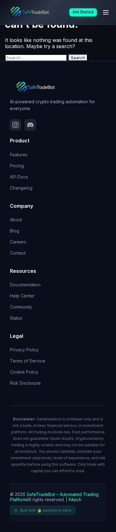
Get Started (82, 12)
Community (21, 306)
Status (16, 318)
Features (19, 154)
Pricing (17, 165)
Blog (14, 230)
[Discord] (30, 124)
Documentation (25, 284)
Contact (18, 253)
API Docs (19, 176)
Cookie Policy (24, 371)
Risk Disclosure (25, 383)
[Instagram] (15, 124)
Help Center (22, 295)
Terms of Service (27, 360)
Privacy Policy (24, 349)
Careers (18, 241)
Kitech (75, 499)
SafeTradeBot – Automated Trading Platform (54, 497)
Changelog (21, 187)
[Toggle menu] (106, 12)
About (16, 219)
